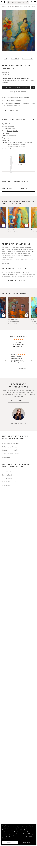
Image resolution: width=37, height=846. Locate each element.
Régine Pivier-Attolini (16, 65)
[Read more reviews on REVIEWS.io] (18, 347)
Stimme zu (10, 842)
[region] (18, 361)
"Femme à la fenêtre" (14, 230)
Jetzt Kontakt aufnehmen (16, 281)
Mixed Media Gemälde (9, 481)
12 (34, 54)
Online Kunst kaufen (8, 6)
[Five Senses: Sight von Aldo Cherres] (18, 307)
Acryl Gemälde (7, 472)
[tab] (18, 119)
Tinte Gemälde (7, 478)
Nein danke (27, 842)
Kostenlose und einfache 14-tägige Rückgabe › (17, 97)
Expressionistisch (10, 128)
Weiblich (15, 131)
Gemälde (18, 6)
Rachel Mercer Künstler (9, 447)
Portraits (9, 131)
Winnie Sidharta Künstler (10, 444)
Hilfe (5, 58)
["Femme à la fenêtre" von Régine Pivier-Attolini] (18, 217)
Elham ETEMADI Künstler (10, 453)
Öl (14, 126)
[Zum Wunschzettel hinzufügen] (33, 87)
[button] (35, 2)
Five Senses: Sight (13, 319)
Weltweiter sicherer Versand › (12, 100)
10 (28, 54)
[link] (27, 2)
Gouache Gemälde (8, 475)
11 (31, 54)
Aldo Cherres (13, 321)
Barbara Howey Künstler (10, 450)
